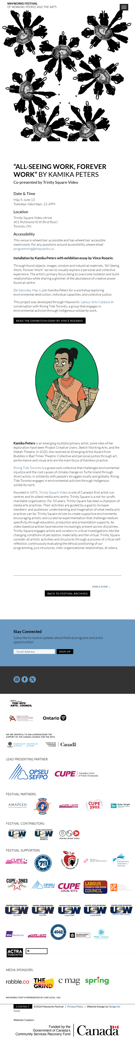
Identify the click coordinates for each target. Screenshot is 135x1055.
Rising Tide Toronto (27, 468)
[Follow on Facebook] (24, 679)
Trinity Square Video (53, 492)
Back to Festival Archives (67, 593)
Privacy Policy (75, 1006)
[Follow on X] (32, 679)
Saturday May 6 (30, 290)
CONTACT (23, 1006)
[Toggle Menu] (124, 7)
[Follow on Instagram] (17, 679)
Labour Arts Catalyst (95, 302)
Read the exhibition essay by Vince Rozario (49, 320)
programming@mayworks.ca (34, 249)
